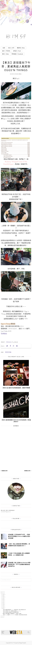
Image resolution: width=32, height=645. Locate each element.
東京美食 (8, 352)
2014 (2, 617)
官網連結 (4, 334)
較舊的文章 (27, 470)
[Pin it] (16, 346)
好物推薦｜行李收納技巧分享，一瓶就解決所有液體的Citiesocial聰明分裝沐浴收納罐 (19, 536)
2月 (3, 607)
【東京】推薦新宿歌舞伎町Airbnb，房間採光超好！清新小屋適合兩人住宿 (14, 609)
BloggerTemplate (22, 642)
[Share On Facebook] (10, 346)
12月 (3, 594)
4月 (3, 604)
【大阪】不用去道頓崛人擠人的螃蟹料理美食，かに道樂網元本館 (19, 554)
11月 (3, 595)
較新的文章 (5, 470)
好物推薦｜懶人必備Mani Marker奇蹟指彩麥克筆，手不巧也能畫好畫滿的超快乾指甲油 (19, 564)
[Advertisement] (16, 16)
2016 (2, 593)
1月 (3, 608)
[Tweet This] (7, 346)
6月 (3, 602)
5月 (3, 603)
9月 (3, 598)
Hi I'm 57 (16, 36)
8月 (3, 599)
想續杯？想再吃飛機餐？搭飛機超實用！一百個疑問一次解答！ (12, 613)
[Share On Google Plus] (13, 346)
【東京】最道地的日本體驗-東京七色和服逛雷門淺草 (11, 612)
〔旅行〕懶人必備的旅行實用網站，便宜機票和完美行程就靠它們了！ (19, 544)
